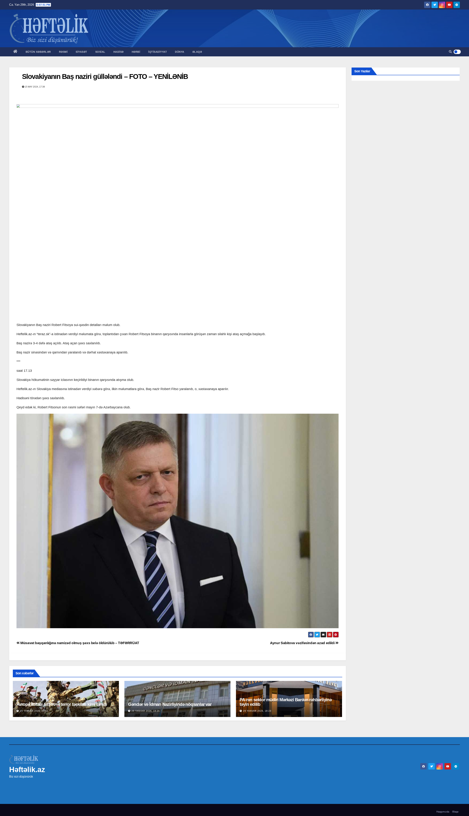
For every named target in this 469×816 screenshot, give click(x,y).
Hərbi (136, 51)
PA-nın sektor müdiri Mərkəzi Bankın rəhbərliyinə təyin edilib (285, 702)
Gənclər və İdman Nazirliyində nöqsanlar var (169, 704)
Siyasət (81, 51)
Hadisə (118, 51)
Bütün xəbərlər (38, 51)
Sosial (100, 51)
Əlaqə (197, 51)
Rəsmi (63, 51)
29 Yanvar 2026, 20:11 (34, 711)
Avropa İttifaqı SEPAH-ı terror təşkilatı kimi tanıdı (61, 704)
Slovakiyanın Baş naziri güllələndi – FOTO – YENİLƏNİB (105, 76)
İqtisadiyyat (157, 51)
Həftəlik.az (27, 769)
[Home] (15, 51)
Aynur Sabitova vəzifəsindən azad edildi (302, 643)
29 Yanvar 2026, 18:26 (146, 711)
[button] (450, 51)
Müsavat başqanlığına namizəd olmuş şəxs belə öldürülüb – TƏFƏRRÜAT (79, 643)
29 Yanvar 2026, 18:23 (257, 711)
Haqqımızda (442, 811)
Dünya (179, 51)
